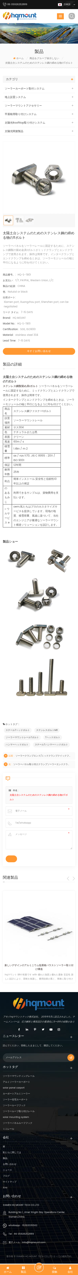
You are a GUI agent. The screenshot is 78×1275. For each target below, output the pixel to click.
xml (5, 1188)
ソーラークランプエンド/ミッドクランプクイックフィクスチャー (44, 756)
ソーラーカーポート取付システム (24, 88)
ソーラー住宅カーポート (15, 1099)
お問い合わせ (9, 1164)
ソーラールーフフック (14, 1105)
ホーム (20, 58)
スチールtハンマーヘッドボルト (51, 744)
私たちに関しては (12, 1152)
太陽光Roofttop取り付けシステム (25, 123)
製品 (5, 1158)
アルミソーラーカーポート (16, 1082)
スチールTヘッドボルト (18, 730)
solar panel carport (13, 1088)
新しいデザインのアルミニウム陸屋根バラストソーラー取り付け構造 (39, 967)
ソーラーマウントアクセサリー (23, 105)
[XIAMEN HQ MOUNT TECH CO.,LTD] (20, 16)
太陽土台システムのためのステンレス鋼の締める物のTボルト (39, 797)
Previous (68, 878)
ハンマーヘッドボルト (17, 744)
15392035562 (29, 1225)
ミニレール (8, 1129)
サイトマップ (9, 1182)
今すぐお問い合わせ (39, 351)
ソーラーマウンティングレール (19, 1076)
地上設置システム (15, 97)
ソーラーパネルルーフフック (17, 1123)
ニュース (7, 1170)
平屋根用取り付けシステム (21, 114)
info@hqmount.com (33, 1242)
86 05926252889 (24, 1234)
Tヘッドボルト (52, 737)
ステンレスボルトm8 (47, 730)
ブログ (6, 1176)
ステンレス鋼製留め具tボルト (20, 386)
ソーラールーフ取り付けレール (19, 1111)
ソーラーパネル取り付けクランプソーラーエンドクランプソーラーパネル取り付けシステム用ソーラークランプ (41, 764)
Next (73, 878)
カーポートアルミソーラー (16, 1094)
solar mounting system (16, 1117)
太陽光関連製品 (14, 131)
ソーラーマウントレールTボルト (22, 737)
